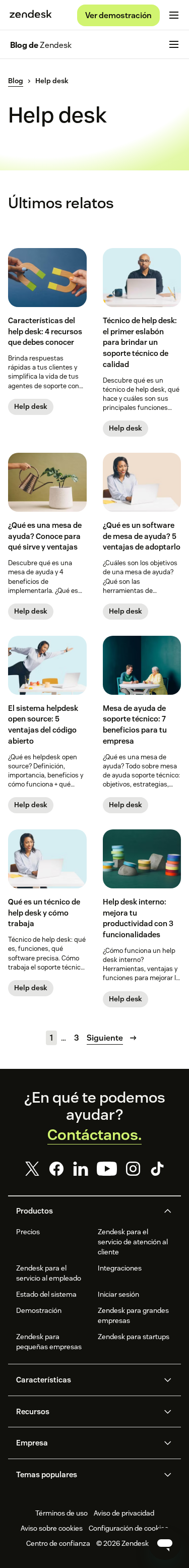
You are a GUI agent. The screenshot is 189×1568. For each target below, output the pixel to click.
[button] (86, 1211)
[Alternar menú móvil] (174, 15)
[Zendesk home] (30, 15)
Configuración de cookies (128, 1528)
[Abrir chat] (165, 1544)
